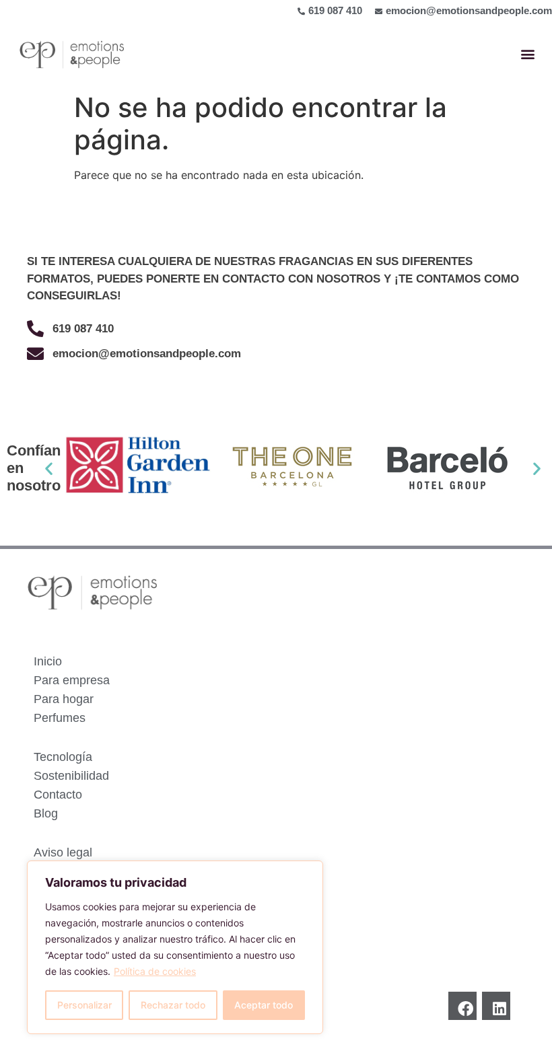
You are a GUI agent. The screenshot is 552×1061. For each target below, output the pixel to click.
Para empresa (72, 680)
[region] (175, 947)
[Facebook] (462, 1006)
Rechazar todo (173, 1005)
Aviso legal (63, 852)
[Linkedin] (496, 1006)
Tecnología (63, 757)
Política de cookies (155, 971)
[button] (527, 54)
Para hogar (64, 699)
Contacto (58, 794)
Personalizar (84, 1005)
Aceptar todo (263, 1005)
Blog (46, 813)
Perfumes (59, 718)
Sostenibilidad (71, 775)
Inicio (48, 661)
